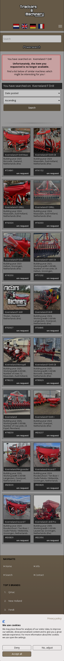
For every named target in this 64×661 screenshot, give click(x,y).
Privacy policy (54, 618)
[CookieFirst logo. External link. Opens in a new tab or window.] (3, 621)
